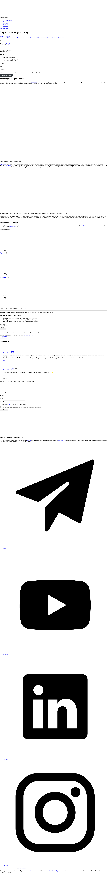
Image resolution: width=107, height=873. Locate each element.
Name (2, 395)
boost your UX (62, 440)
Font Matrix (25, 308)
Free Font (7, 36)
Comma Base (3, 336)
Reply (4, 360)
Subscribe (3, 328)
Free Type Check (7, 20)
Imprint (19, 868)
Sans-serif (2, 36)
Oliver (12, 368)
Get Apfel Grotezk (6, 75)
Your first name (4, 325)
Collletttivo (34, 82)
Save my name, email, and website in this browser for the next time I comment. (21, 407)
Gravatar (9, 404)
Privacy (24, 868)
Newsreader (12, 226)
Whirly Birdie (3, 338)
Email (2, 398)
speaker (29, 440)
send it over (31, 871)
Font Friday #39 (4, 28)
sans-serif (30, 335)
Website (2, 401)
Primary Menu (4, 17)
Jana (12, 351)
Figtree (84, 225)
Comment (3, 392)
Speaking (5, 24)
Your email (2, 324)
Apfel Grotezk (3, 164)
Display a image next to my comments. (14, 404)
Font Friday (6, 23)
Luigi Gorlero (9, 44)
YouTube (5, 26)
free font (25, 335)
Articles (5, 21)
